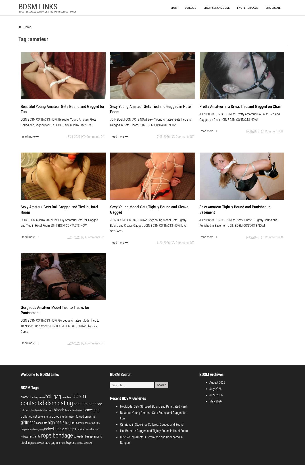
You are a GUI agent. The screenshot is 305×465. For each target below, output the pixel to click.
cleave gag (91, 410)
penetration (92, 429)
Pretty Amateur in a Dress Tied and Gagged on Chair (240, 106)
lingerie (25, 429)
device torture (45, 417)
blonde (59, 410)
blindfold (47, 410)
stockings (27, 442)
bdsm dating (58, 402)
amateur (26, 397)
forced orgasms (85, 416)
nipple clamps (65, 428)
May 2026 (215, 401)
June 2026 (216, 395)
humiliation (88, 423)
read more (29, 136)
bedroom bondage (88, 403)
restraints (34, 436)
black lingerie (36, 410)
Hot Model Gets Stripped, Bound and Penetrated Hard (153, 406)
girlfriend (28, 422)
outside (80, 429)
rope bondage (57, 435)
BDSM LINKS (38, 6)
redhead (24, 436)
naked (49, 428)
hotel (79, 423)
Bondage (190, 8)
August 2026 (217, 382)
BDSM (174, 8)
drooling (59, 416)
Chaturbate (273, 8)
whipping (88, 442)
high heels (56, 422)
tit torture (60, 442)
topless (71, 442)
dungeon (70, 416)
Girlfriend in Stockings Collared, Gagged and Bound (152, 424)
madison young (37, 429)
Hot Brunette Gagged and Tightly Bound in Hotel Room (154, 430)
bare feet (67, 397)
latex (98, 423)
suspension (38, 442)
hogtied (70, 422)
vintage (80, 442)
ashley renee (38, 397)
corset (33, 416)
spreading (96, 436)
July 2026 (215, 388)
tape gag (49, 442)
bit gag (25, 410)
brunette (70, 410)
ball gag (53, 396)
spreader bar (81, 436)
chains (78, 410)
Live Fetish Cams (247, 8)
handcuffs (41, 423)
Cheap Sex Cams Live (217, 8)
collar (25, 416)
